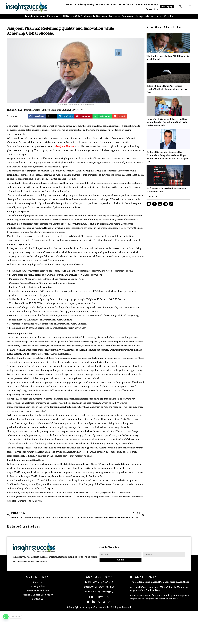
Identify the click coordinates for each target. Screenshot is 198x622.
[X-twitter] (154, 204)
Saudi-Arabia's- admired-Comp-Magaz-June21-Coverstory (54, 109)
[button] (180, 7)
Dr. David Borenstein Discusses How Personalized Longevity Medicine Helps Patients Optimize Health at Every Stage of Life (168, 156)
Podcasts (114, 16)
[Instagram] (171, 204)
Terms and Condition (109, 4)
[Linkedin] (165, 204)
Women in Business (95, 16)
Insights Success (35, 16)
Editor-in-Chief (72, 16)
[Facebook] (149, 204)
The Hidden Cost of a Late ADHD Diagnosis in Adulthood (159, 581)
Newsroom (128, 16)
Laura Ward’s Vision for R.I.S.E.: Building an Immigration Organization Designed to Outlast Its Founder (167, 122)
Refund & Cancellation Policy (140, 4)
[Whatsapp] (6, 616)
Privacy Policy (86, 4)
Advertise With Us (162, 16)
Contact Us (152, 9)
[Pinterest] (160, 204)
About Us (71, 4)
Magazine (53, 16)
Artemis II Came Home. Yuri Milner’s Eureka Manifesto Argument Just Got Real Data (167, 89)
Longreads (142, 16)
